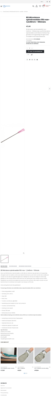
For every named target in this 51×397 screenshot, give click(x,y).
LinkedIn (32, 60)
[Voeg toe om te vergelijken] (31, 54)
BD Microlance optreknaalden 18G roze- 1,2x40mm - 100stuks (38, 19)
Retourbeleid (3, 390)
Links (42, 1)
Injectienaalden (41, 42)
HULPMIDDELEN (4, 367)
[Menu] (1, 6)
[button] (24, 373)
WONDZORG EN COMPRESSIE (32, 43)
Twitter (30, 60)
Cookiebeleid (4, 395)
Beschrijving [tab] (4, 266)
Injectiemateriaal (32, 42)
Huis (1, 11)
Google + (35, 60)
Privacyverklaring (4, 392)
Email (37, 60)
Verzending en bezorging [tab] (25, 266)
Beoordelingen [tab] (13, 266)
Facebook (27, 60)
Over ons (3, 385)
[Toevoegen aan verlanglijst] (28, 54)
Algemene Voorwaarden (6, 388)
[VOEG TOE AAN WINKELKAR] (14, 348)
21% (27, 42)
